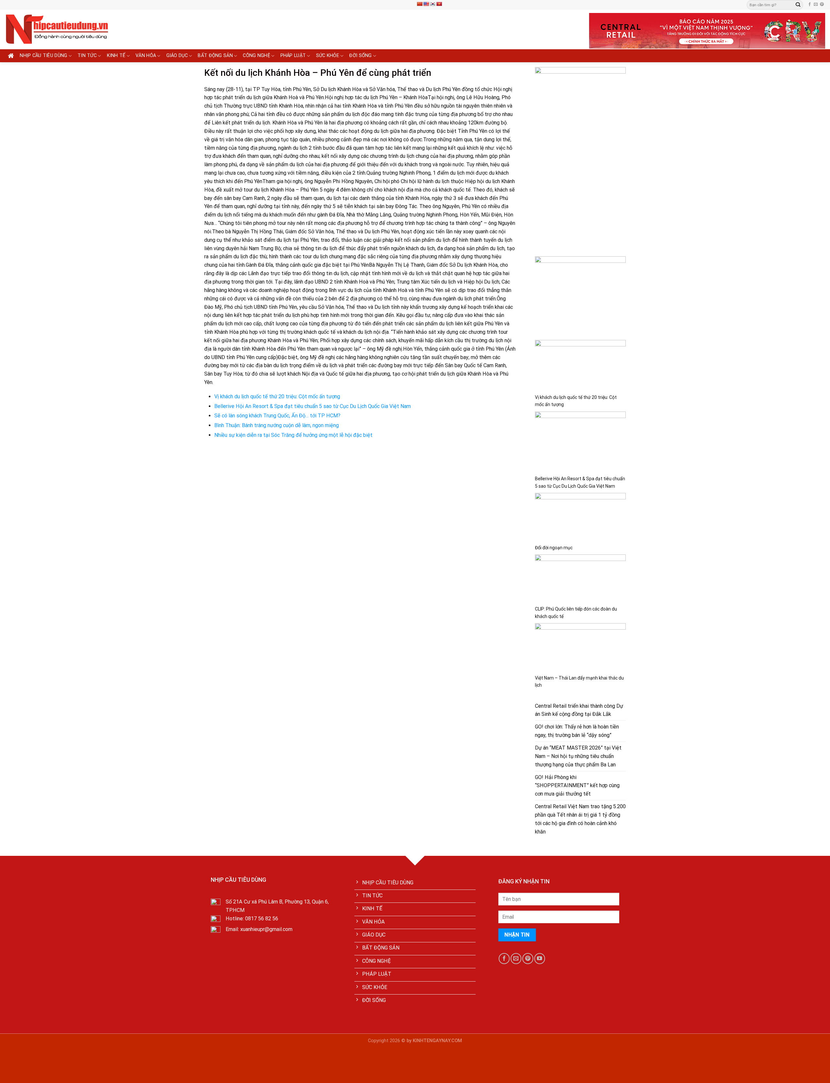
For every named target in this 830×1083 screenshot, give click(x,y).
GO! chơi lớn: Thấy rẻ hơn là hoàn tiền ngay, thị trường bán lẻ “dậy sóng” (577, 731)
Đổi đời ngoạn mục (554, 547)
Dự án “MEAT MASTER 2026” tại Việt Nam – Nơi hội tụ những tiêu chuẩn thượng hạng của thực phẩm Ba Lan (578, 756)
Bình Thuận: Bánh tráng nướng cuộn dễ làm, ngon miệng (276, 425)
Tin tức (87, 55)
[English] (426, 3)
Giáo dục (177, 55)
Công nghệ (256, 55)
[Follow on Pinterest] (822, 4)
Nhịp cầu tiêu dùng (43, 55)
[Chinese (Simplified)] (419, 3)
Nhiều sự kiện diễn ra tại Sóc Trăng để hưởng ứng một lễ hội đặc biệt (293, 435)
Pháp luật (293, 55)
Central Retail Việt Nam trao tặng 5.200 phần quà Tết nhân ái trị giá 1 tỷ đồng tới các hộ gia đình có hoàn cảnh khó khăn (580, 819)
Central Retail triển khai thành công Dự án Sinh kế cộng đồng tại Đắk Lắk (579, 710)
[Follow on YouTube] (539, 958)
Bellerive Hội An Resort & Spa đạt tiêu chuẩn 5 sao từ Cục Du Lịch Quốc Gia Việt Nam (312, 406)
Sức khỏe (327, 55)
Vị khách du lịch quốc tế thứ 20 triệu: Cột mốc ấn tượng (277, 396)
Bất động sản (215, 55)
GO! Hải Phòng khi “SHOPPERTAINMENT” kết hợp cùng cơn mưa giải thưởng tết (577, 785)
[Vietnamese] (439, 3)
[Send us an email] (816, 4)
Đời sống (360, 55)
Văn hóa (146, 55)
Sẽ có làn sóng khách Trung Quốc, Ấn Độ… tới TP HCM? (277, 416)
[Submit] (798, 5)
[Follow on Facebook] (810, 4)
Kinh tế (116, 55)
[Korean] (432, 3)
